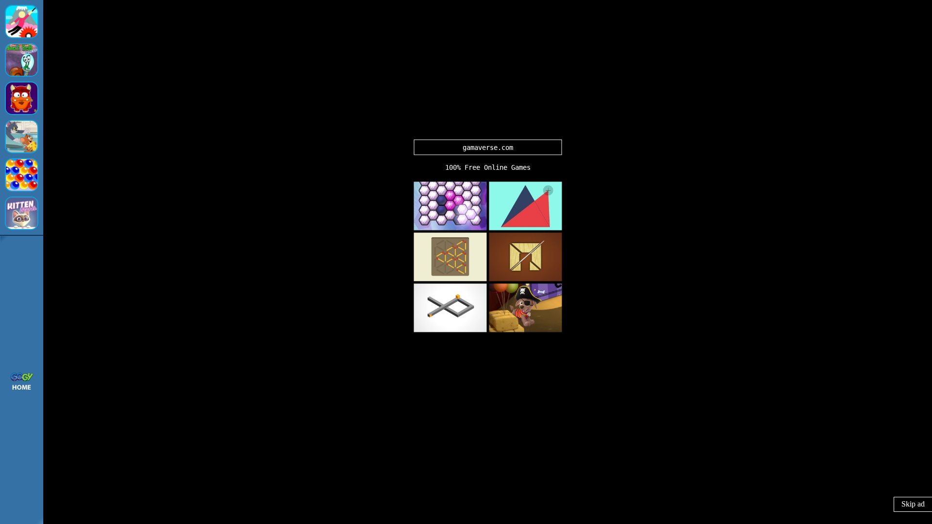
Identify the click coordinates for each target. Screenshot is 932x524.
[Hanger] (21, 21)
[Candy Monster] (21, 98)
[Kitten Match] (21, 213)
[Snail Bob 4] (21, 60)
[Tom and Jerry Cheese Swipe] (21, 136)
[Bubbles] (21, 175)
